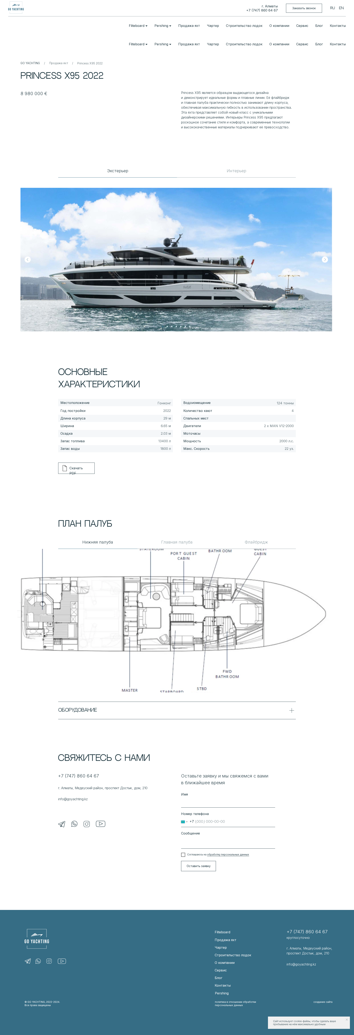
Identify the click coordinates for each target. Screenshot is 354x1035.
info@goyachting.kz (73, 799)
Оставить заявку (199, 866)
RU (332, 8)
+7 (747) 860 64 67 (262, 10)
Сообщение (190, 833)
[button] (304, 8)
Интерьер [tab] (236, 170)
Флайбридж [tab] (256, 542)
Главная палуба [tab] (177, 542)
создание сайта (322, 1001)
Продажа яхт (189, 26)
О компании (279, 26)
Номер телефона (195, 814)
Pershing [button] (161, 26)
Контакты (338, 26)
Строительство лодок (244, 26)
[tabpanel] (177, 254)
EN (341, 8)
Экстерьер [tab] (117, 170)
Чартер (213, 26)
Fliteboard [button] (136, 26)
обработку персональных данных (228, 854)
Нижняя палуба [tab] (97, 542)
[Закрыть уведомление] (347, 1020)
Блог (319, 26)
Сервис (302, 26)
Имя (184, 794)
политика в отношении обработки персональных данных (235, 1003)
